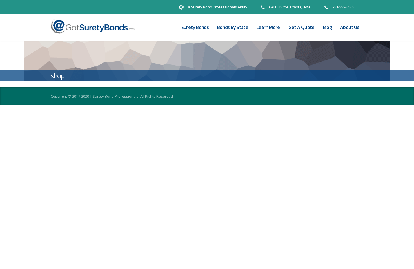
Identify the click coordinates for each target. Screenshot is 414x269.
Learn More (268, 27)
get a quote (301, 27)
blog (327, 27)
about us (349, 27)
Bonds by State (232, 27)
